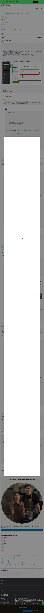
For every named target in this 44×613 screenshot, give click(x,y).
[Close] (38, 138)
